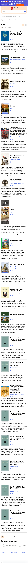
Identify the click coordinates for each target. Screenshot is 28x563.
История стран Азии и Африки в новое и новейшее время (17, 33)
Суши (12, 209)
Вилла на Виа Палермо (17, 81)
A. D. (11, 108)
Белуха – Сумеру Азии (17, 57)
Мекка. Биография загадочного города (16, 180)
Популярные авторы (9, 541)
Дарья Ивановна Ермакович (17, 212)
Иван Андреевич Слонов (16, 136)
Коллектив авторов (15, 159)
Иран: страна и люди (17, 314)
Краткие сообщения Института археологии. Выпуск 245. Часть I (17, 339)
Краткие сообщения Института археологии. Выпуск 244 (17, 364)
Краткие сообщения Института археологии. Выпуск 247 (17, 463)
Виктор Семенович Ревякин (17, 59)
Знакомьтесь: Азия (16, 240)
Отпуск (12, 106)
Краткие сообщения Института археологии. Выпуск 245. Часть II (17, 413)
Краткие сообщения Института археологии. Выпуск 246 (17, 438)
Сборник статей (14, 343)
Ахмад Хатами (13, 317)
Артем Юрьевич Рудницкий (17, 292)
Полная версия (7, 27)
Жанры (14, 16)
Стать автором (13, 552)
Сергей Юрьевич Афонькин (17, 243)
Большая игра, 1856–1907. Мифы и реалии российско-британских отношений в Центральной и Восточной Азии (17, 388)
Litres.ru (3, 552)
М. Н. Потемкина (14, 37)
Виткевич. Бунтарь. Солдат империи (16, 289)
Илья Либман (13, 83)
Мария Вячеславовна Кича (17, 183)
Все (16, 20)
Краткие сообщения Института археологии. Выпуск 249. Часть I (17, 512)
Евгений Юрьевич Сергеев (17, 394)
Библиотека (9, 16)
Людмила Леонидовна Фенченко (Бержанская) (16, 267)
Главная (3, 16)
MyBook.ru (24, 552)
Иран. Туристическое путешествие (17, 156)
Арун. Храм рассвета (17, 264)
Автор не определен (11, 545)
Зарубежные (4, 20)
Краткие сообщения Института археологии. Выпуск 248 (17, 487)
